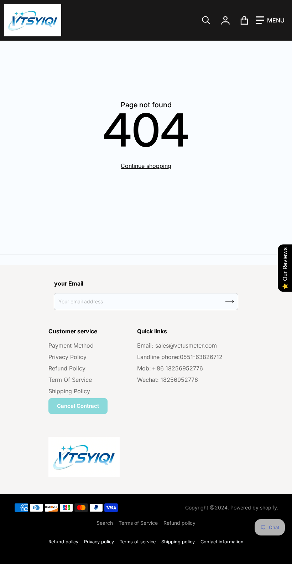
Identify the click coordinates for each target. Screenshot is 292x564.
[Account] (226, 20)
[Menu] (270, 20)
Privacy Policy (67, 356)
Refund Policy (66, 368)
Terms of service (138, 541)
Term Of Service (70, 379)
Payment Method (71, 345)
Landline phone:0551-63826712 (180, 356)
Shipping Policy (69, 391)
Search (105, 523)
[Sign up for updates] (229, 301)
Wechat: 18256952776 (167, 379)
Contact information (222, 541)
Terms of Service (138, 523)
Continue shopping (146, 165)
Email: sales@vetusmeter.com (177, 345)
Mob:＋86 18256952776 (170, 368)
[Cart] (244, 20)
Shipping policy (178, 541)
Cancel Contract (78, 406)
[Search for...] (206, 20)
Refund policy (179, 523)
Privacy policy (99, 541)
